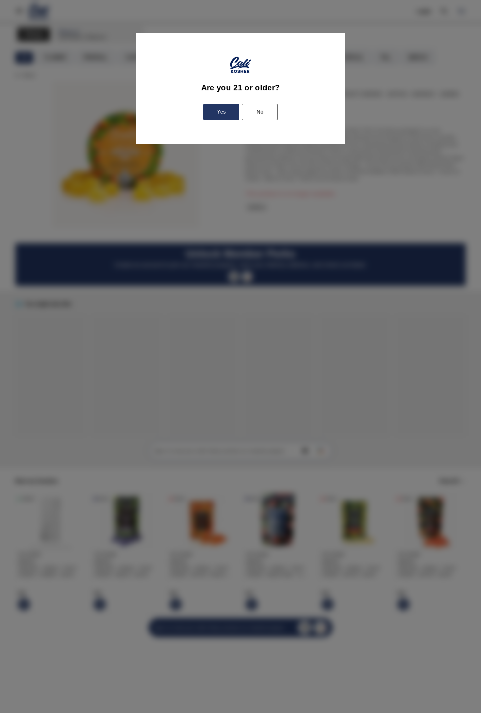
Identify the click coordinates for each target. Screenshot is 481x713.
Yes (221, 112)
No (260, 112)
